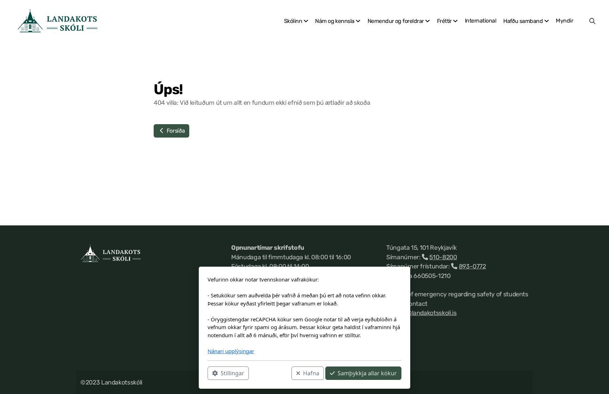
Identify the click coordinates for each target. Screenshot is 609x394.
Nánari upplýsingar (231, 350)
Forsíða (175, 130)
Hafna (311, 373)
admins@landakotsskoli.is (421, 312)
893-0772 (472, 266)
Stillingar (232, 373)
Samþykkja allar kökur (367, 373)
